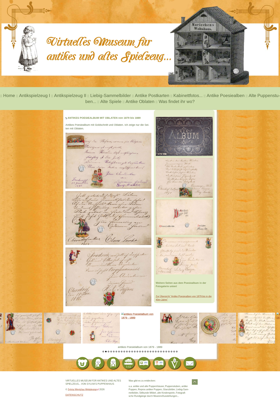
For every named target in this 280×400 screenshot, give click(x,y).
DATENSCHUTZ (74, 395)
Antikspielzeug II (70, 95)
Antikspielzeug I (34, 95)
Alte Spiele (110, 101)
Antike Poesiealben (226, 95)
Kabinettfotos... (188, 95)
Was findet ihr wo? (176, 101)
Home (9, 95)
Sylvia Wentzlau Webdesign (82, 389)
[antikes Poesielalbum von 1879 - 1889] (62, 328)
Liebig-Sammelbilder (110, 95)
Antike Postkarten (152, 95)
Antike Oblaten (140, 101)
